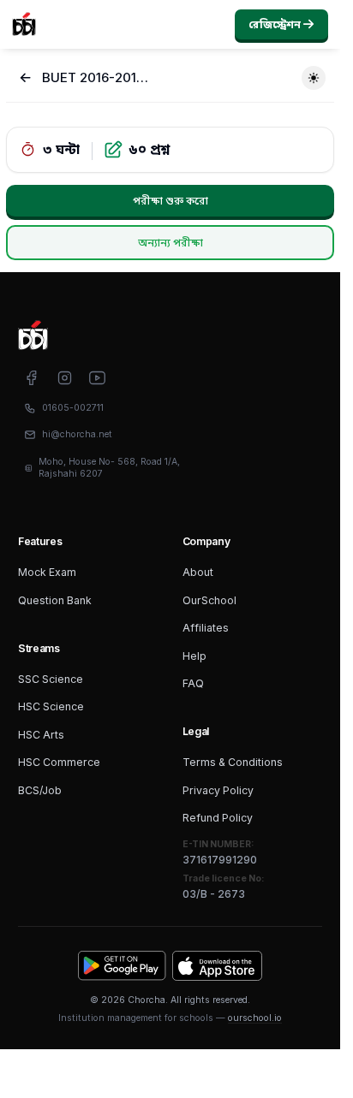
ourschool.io (255, 1018)
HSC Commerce (59, 762)
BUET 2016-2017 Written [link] (96, 78)
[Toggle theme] (314, 78)
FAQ (193, 683)
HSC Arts (41, 734)
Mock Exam (47, 572)
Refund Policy (217, 817)
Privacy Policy (218, 790)
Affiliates (205, 627)
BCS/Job (40, 790)
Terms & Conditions (232, 762)
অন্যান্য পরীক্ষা (170, 242)
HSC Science (51, 706)
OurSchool (209, 600)
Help (194, 656)
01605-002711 (73, 407)
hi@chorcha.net (77, 434)
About (197, 572)
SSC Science (50, 679)
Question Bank (55, 600)
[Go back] (26, 78)
